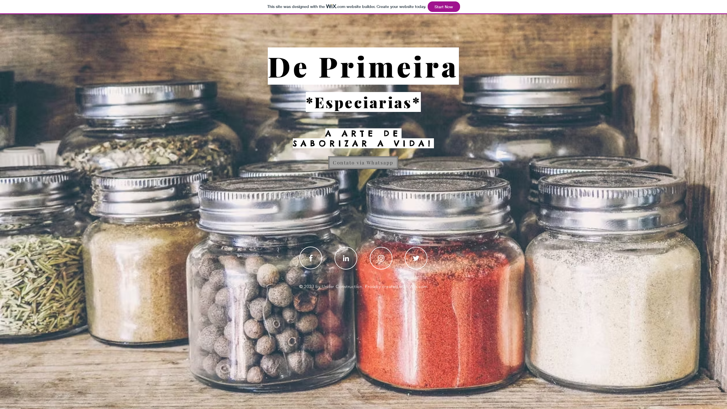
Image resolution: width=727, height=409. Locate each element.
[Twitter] (416, 258)
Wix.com (418, 286)
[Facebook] (310, 258)
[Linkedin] (346, 258)
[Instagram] (381, 258)
